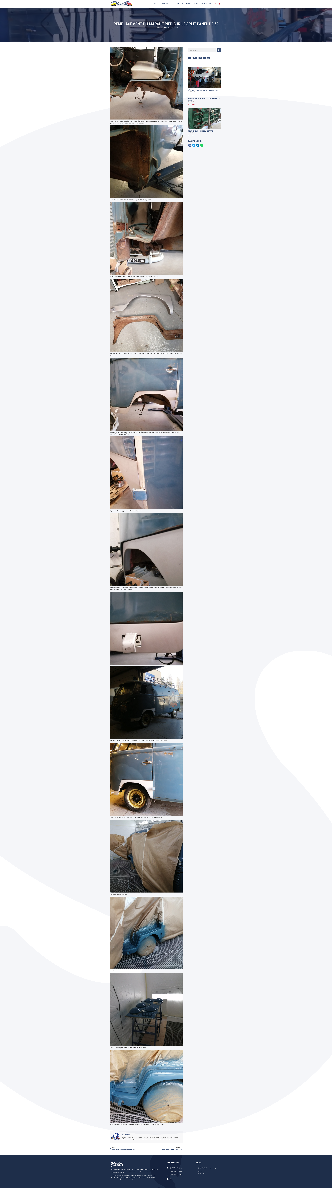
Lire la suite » (191, 94)
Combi (168, 27)
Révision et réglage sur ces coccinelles (203, 90)
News (196, 4)
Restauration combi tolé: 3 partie (200, 131)
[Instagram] (219, 4)
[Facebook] (216, 4)
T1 (177, 27)
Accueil (156, 4)
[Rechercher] (219, 50)
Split (175, 27)
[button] (210, 4)
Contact (203, 4)
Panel (172, 27)
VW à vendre (186, 4)
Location (176, 4)
